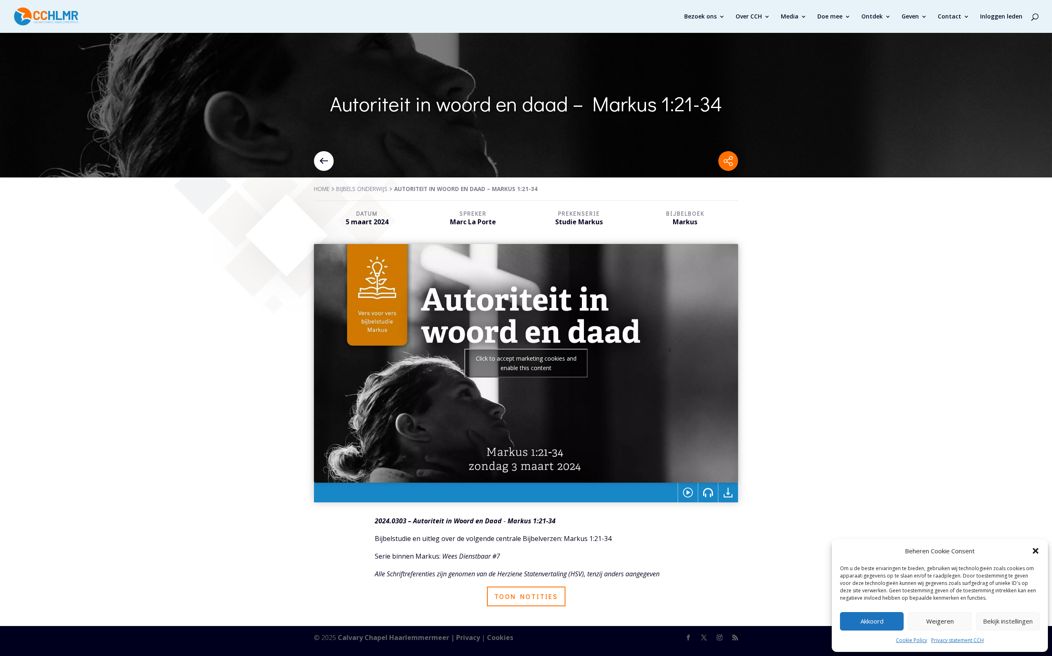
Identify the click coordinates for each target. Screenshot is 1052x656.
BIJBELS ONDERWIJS (362, 189)
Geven (910, 17)
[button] (1035, 551)
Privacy (468, 637)
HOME (322, 189)
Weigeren (940, 621)
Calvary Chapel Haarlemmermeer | (397, 637)
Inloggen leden (1001, 17)
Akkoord (872, 621)
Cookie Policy (911, 640)
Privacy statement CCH (957, 640)
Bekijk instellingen (1008, 621)
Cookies (500, 637)
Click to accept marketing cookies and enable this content (526, 363)
